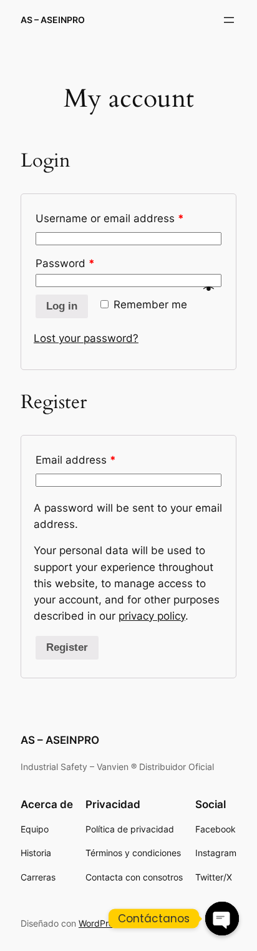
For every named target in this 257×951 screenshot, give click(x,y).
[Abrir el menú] (228, 19)
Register (67, 647)
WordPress (100, 923)
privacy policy (152, 616)
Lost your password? (86, 338)
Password (65, 263)
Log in (61, 306)
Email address (76, 460)
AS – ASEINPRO (53, 19)
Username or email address (110, 218)
